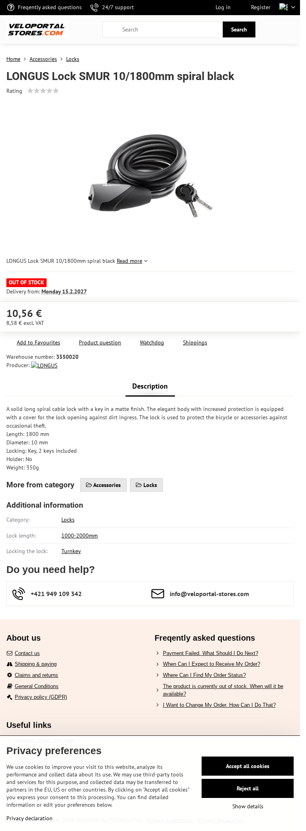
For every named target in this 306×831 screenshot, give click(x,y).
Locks (68, 519)
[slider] (43, 91)
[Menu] (290, 29)
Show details (247, 806)
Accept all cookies (247, 766)
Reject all (248, 788)
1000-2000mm (79, 535)
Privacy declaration (29, 818)
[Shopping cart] (271, 29)
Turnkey (71, 551)
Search (239, 29)
